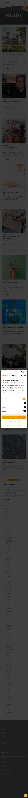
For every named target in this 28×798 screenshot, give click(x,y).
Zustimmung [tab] (5, 375)
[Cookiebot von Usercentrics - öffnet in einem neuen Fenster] (20, 372)
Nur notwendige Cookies (14, 425)
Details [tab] (14, 375)
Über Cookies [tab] (23, 375)
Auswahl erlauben (14, 421)
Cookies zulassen (14, 417)
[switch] (24, 403)
